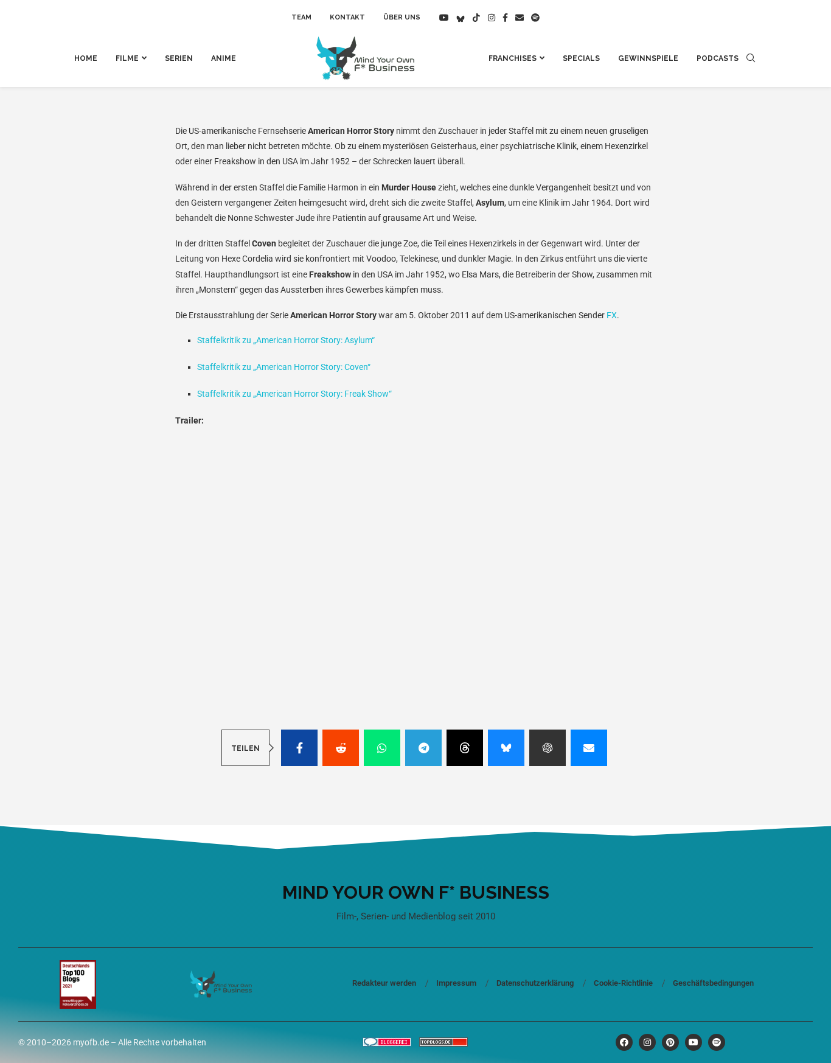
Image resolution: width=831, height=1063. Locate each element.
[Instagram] (491, 18)
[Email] (519, 18)
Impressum (456, 983)
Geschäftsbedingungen (713, 983)
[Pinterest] (670, 1042)
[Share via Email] (589, 748)
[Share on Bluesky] (506, 748)
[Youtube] (444, 18)
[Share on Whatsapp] (382, 748)
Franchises (513, 58)
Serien (179, 58)
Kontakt (347, 17)
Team (301, 17)
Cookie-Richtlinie (623, 983)
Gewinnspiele (648, 58)
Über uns (401, 17)
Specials (581, 58)
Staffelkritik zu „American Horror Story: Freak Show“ (294, 394)
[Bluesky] (460, 18)
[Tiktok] (476, 18)
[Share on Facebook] (299, 748)
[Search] (751, 58)
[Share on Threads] (465, 748)
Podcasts (718, 58)
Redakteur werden (384, 983)
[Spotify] (535, 18)
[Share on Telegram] (423, 748)
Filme (127, 58)
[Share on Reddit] (340, 748)
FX (612, 315)
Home (85, 58)
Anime (223, 58)
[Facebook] (505, 18)
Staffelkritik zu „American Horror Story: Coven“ (283, 367)
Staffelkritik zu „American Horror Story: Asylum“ (286, 340)
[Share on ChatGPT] (547, 748)
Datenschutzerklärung (535, 983)
